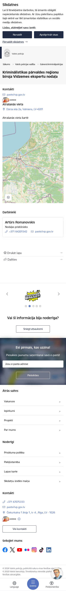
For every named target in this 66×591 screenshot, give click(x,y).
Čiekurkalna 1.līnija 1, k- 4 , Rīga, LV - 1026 (31, 512)
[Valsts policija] (23, 56)
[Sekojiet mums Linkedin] (48, 549)
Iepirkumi (9, 410)
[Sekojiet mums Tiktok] (41, 549)
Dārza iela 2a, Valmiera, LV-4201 (24, 109)
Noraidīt (17, 34)
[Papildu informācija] (19, 519)
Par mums (10, 429)
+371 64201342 (18, 231)
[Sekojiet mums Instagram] (34, 549)
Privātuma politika (14, 452)
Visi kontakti (19, 529)
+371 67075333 (16, 501)
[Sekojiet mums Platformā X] (12, 549)
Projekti (8, 420)
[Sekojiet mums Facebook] (5, 549)
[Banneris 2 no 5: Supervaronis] (33, 294)
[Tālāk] (58, 294)
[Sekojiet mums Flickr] (26, 550)
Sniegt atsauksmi (33, 328)
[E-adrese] (9, 100)
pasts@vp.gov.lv (16, 94)
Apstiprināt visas (49, 34)
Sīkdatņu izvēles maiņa (17, 481)
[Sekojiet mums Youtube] (19, 550)
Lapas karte (10, 471)
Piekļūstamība (12, 462)
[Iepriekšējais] (7, 294)
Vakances (9, 401)
